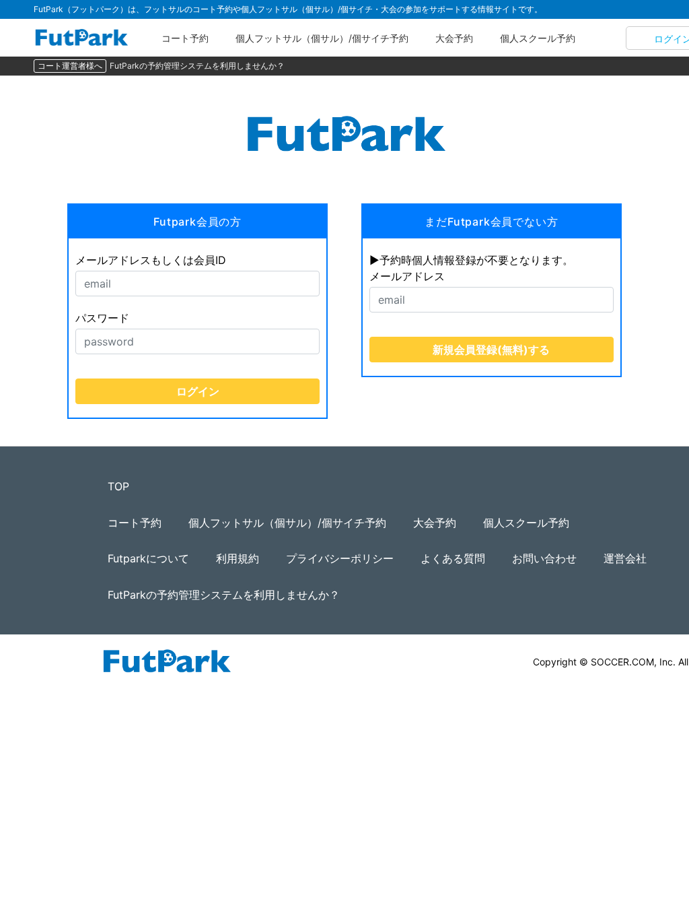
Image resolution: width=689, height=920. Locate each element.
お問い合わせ (544, 558)
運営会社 (625, 558)
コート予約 (185, 38)
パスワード (102, 318)
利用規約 (237, 558)
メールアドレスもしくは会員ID (150, 260)
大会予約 (454, 38)
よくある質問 (453, 558)
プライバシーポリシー (340, 558)
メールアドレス (407, 276)
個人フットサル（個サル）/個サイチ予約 (321, 38)
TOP (118, 486)
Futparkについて (148, 558)
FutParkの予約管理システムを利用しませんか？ (197, 66)
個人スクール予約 (537, 38)
